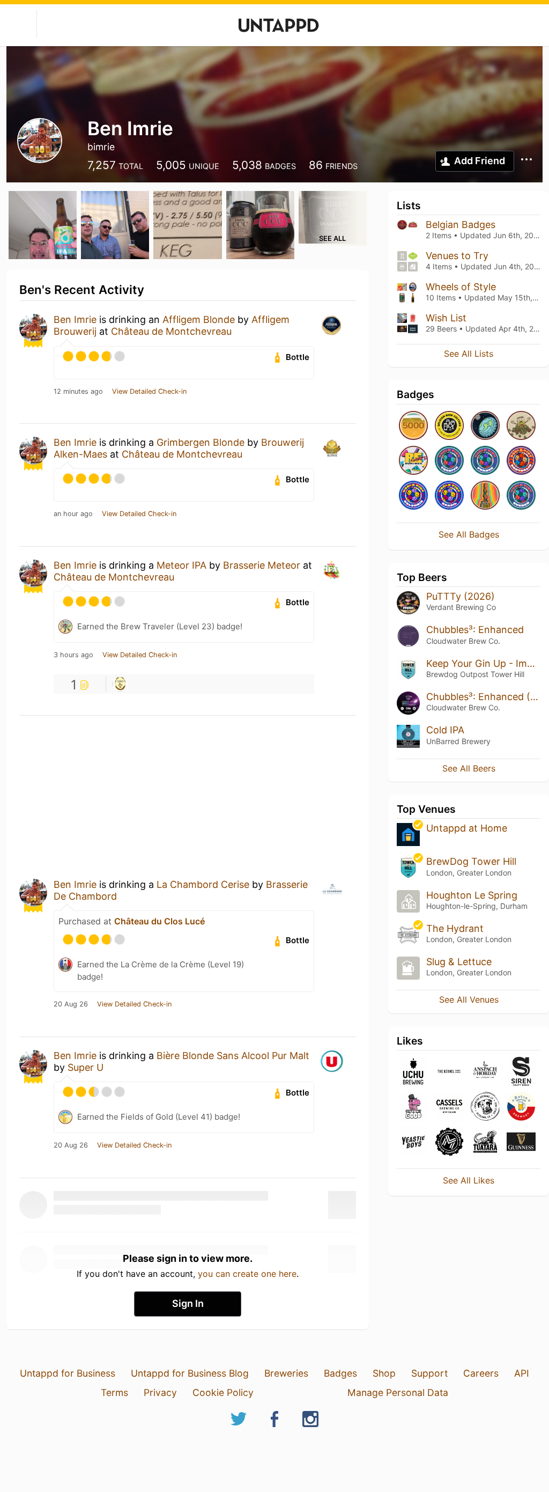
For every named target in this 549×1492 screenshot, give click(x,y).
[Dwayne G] (120, 684)
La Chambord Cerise (203, 884)
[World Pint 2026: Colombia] (413, 496)
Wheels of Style (461, 286)
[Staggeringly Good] (413, 1107)
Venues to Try (457, 255)
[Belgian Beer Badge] (449, 426)
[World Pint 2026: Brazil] (449, 496)
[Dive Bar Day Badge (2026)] (485, 496)
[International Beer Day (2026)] (485, 426)
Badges (340, 1373)
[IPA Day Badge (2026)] (521, 426)
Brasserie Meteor (261, 565)
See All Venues (469, 999)
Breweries (286, 1373)
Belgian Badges (460, 224)
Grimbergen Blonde (200, 442)
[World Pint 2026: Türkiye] (449, 461)
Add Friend (479, 160)
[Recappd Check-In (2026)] (413, 461)
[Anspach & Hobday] (485, 1072)
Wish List (446, 318)
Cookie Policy (223, 1392)
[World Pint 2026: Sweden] (521, 496)
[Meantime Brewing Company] (449, 1142)
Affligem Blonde (198, 319)
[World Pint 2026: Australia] (521, 461)
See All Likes (468, 1180)
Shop (384, 1373)
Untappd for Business (67, 1373)
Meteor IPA (181, 565)
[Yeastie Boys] (413, 1142)
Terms (114, 1392)
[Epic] (413, 426)
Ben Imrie (75, 319)
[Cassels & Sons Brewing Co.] (449, 1107)
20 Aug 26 (71, 1004)
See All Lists (468, 353)
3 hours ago (73, 655)
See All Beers (468, 768)
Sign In (188, 1303)
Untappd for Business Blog (190, 1373)
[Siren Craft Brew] (521, 1072)
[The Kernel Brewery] (449, 1072)
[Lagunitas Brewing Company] (485, 1107)
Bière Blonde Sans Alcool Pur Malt (233, 1055)
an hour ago (73, 514)
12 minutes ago (78, 391)
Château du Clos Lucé (159, 921)
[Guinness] (521, 1142)
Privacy (160, 1392)
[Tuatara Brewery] (485, 1142)
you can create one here (247, 1273)
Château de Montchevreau (171, 331)
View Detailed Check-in (149, 391)
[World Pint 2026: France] (485, 461)
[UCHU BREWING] (413, 1072)
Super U (85, 1067)
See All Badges (469, 534)
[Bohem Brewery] (521, 1107)
